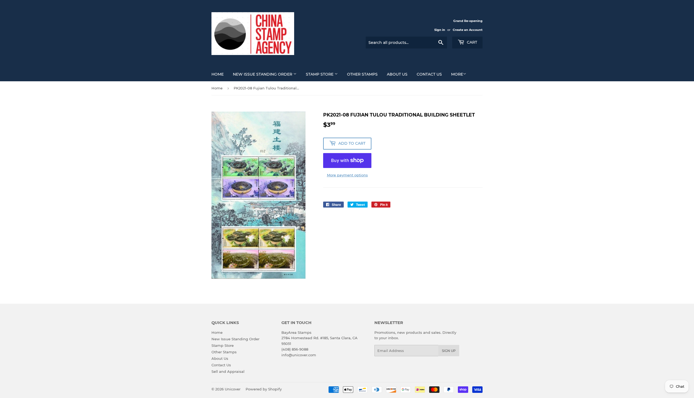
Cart (471, 42)
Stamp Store (320, 74)
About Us (397, 74)
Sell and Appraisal (228, 371)
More (457, 74)
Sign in (439, 30)
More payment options (347, 175)
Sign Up (449, 351)
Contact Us (429, 74)
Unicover (232, 389)
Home (217, 74)
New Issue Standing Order (263, 74)
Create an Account (468, 30)
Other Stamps (362, 74)
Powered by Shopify (264, 389)
